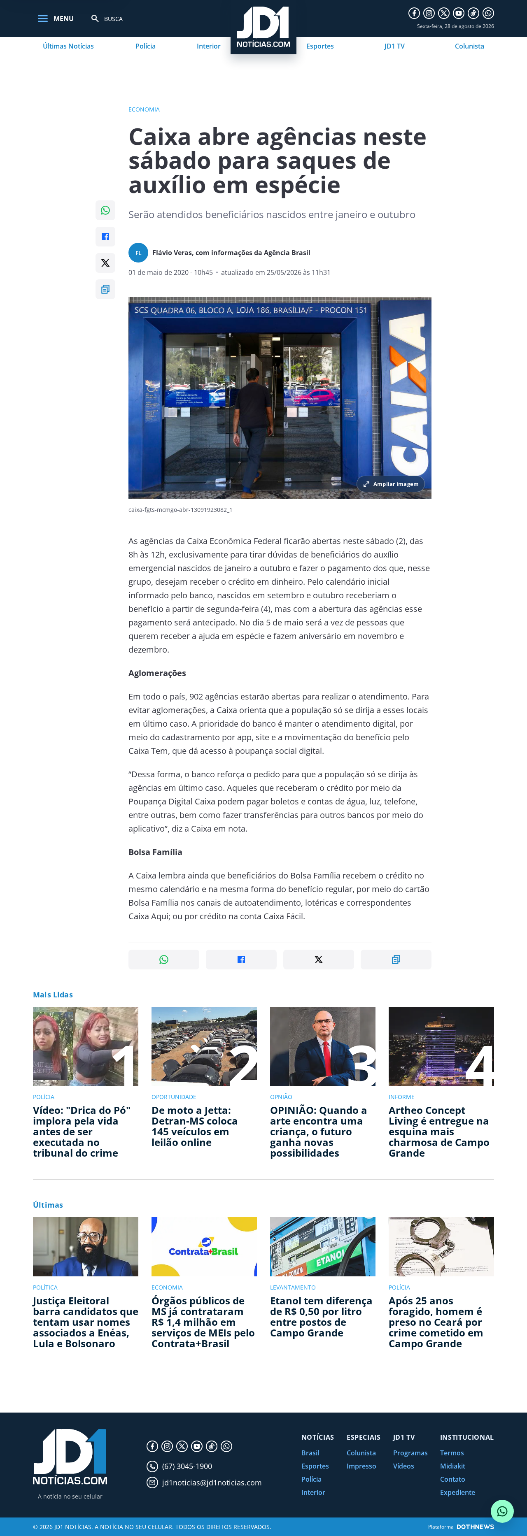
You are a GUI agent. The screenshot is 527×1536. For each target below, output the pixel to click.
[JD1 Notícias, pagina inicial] (70, 1457)
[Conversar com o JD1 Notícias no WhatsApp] (502, 1511)
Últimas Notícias (68, 46)
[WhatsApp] (488, 13)
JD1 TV (395, 46)
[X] (444, 13)
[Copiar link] (105, 289)
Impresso (361, 1466)
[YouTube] (458, 13)
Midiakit (452, 1466)
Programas (410, 1452)
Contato (452, 1479)
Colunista (469, 46)
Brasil (310, 1452)
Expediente (457, 1492)
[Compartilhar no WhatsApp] (105, 210)
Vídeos (403, 1466)
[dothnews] (475, 1526)
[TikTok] (473, 13)
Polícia (145, 46)
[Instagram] (429, 13)
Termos (452, 1452)
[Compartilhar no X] (105, 263)
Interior (209, 46)
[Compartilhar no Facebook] (105, 236)
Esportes (320, 46)
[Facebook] (414, 13)
